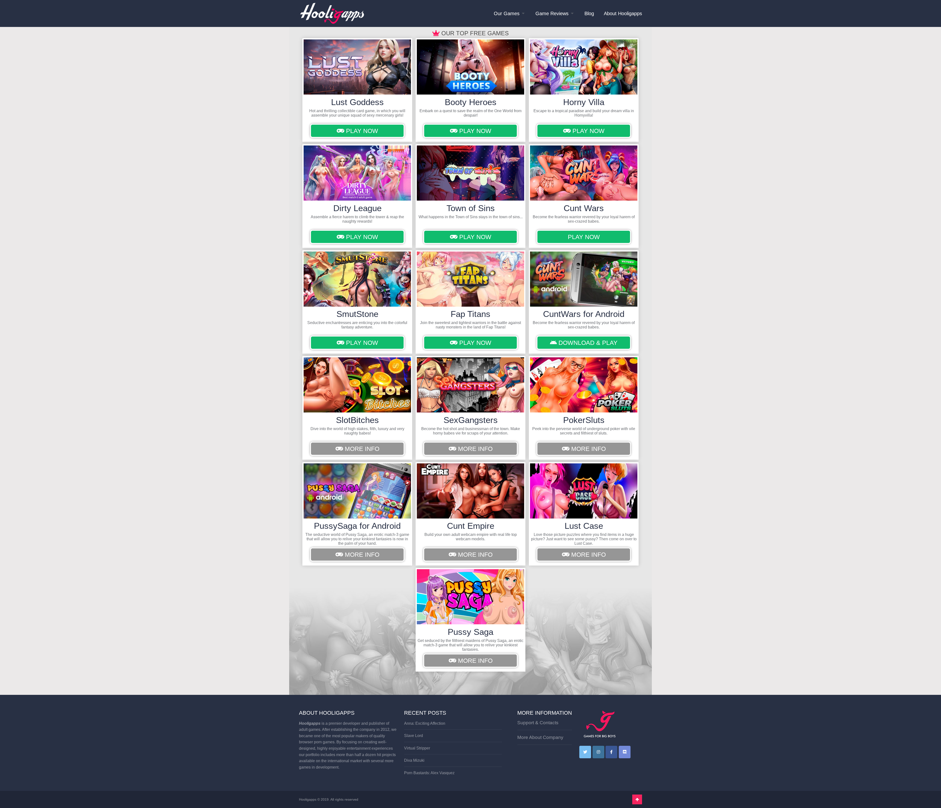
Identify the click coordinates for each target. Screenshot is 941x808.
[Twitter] (585, 752)
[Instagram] (598, 752)
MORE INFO (361, 448)
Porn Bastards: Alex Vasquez (429, 773)
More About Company (540, 737)
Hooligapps (307, 799)
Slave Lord (413, 736)
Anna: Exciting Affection (424, 723)
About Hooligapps (623, 13)
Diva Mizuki (414, 760)
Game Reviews (552, 13)
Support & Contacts (537, 722)
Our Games (507, 13)
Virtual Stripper (417, 748)
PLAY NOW (361, 130)
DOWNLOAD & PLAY (587, 342)
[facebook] (611, 752)
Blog (589, 13)
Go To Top (637, 799)
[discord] (625, 752)
